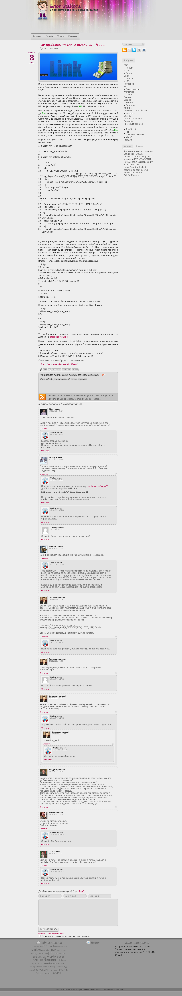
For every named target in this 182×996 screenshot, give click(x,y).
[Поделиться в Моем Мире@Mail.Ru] (73, 384)
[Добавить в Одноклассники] (68, 384)
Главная (37, 36)
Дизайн (127, 100)
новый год (62, 966)
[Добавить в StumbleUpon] (108, 390)
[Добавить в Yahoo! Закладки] (98, 384)
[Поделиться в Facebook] (53, 384)
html (33, 949)
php (45, 370)
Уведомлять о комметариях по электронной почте (66, 936)
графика (37, 963)
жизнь (60, 963)
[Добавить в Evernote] (68, 390)
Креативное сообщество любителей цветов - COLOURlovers (136, 172)
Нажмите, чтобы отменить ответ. (51, 934)
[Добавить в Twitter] (43, 384)
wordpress (56, 370)
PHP (44, 48)
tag (50, 370)
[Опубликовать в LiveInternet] (83, 384)
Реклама (128, 140)
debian (53, 946)
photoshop (43, 953)
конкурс (52, 966)
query (60, 953)
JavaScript (131, 129)
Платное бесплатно (133, 118)
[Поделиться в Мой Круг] (108, 384)
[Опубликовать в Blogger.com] (103, 384)
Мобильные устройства (135, 110)
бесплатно (53, 960)
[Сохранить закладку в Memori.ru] (93, 390)
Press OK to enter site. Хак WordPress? (59, 364)
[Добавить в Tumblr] (48, 390)
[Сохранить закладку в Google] (88, 384)
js (48, 950)
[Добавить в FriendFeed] (58, 390)
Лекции (129, 68)
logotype (59, 950)
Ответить (44, 428)
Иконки (129, 102)
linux (53, 949)
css (45, 946)
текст (43, 973)
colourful (39, 947)
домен (54, 963)
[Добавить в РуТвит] (114, 390)
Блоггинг (128, 97)
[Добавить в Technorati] (83, 390)
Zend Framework (136, 134)
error (58, 947)
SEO (126, 86)
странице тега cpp (59, 337)
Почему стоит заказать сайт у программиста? (138, 163)
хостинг (47, 973)
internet (44, 950)
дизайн (47, 963)
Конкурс (128, 108)
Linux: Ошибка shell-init (135, 167)
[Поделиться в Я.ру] (58, 384)
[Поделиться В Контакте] (63, 384)
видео (64, 960)
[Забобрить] (73, 390)
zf (63, 957)
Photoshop (129, 84)
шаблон (56, 973)
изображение (36, 966)
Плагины (130, 94)
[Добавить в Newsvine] (103, 390)
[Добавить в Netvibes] (98, 390)
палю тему (66, 370)
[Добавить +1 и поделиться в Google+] (48, 384)
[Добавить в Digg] (43, 390)
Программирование (133, 124)
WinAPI (129, 137)
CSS (126, 65)
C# (127, 126)
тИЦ (38, 973)
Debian (129, 78)
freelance (64, 947)
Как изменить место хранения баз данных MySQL (138, 152)
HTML (127, 70)
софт (56, 970)
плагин (31, 970)
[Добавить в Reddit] (114, 384)
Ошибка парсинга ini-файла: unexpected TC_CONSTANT (138, 157)
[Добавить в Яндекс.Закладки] (93, 384)
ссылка (75, 370)
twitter (45, 957)
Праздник (128, 121)
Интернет (130, 113)
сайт (37, 969)
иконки (45, 966)
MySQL (127, 81)
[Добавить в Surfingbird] (78, 390)
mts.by (65, 950)
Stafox (82, 891)
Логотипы (130, 105)
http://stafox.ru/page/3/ (97, 486)
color (34, 947)
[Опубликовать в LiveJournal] (78, 384)
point (56, 953)
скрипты (46, 969)
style (35, 957)
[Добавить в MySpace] (63, 390)
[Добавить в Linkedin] (88, 390)
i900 (39, 950)
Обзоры (127, 116)
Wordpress (53, 48)
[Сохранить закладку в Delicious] (53, 390)
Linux (126, 76)
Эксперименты (133, 89)
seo (64, 953)
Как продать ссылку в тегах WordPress (72, 44)
